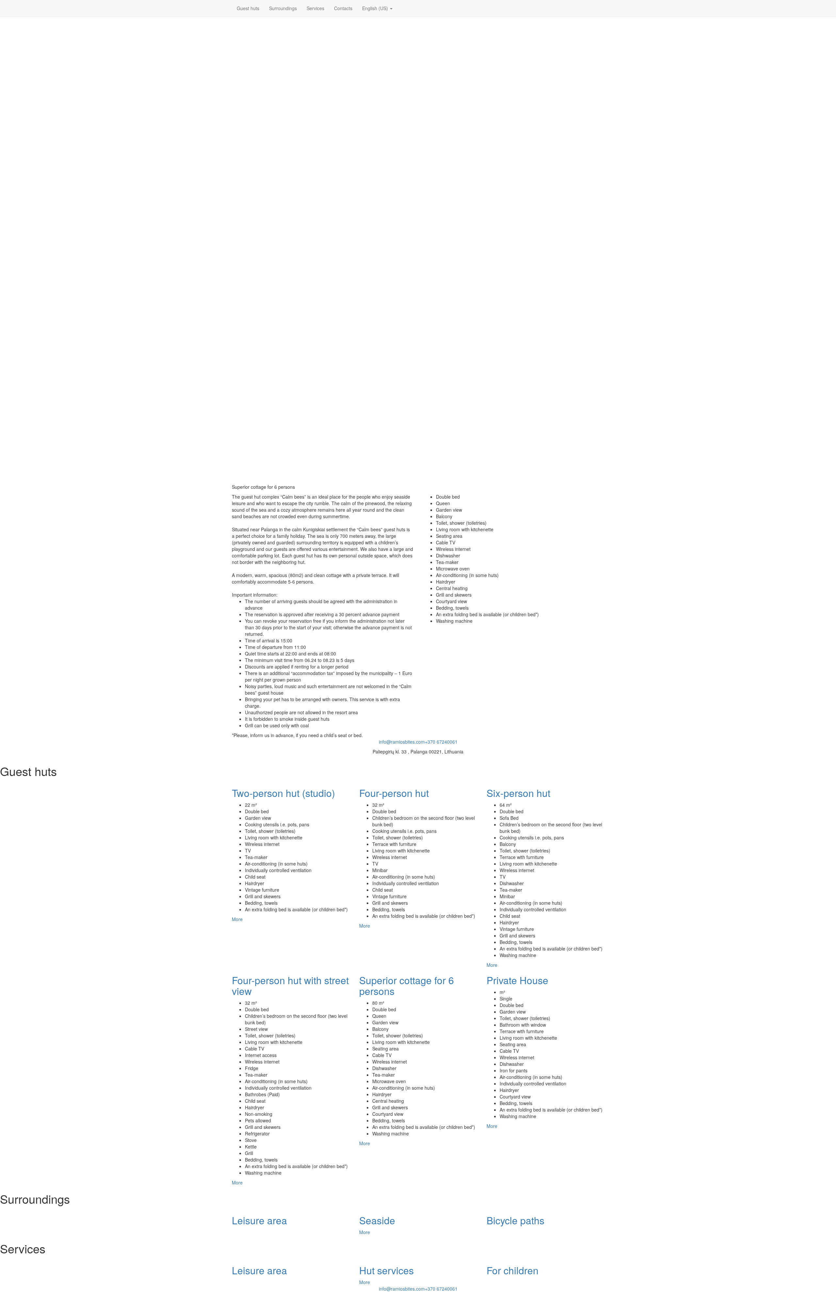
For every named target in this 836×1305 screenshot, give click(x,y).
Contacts (343, 8)
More (237, 919)
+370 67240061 (441, 741)
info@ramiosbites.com (402, 741)
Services (315, 8)
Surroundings (283, 8)
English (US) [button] (375, 8)
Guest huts (248, 8)
